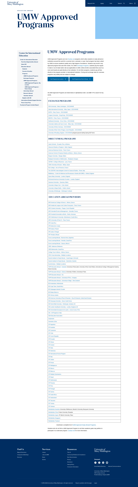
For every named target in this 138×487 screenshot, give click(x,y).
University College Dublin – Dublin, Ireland (59, 188)
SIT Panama (51, 383)
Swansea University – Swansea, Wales (58, 182)
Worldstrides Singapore (54, 418)
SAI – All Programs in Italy (55, 312)
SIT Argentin (51, 324)
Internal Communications (114, 466)
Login (95, 483)
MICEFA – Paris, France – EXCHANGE (58, 118)
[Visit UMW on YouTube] (107, 463)
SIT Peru (50, 386)
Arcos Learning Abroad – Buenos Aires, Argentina (61, 237)
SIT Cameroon (52, 330)
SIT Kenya (51, 362)
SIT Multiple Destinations (54, 374)
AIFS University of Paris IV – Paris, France (59, 220)
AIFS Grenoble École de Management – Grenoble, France (63, 211)
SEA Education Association (55, 315)
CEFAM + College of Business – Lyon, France (60, 161)
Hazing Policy (70, 464)
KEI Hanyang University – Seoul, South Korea (60, 301)
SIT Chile (50, 333)
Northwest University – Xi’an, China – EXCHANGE (61, 121)
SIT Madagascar (52, 365)
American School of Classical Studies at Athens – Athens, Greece (65, 153)
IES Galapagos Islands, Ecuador (56, 289)
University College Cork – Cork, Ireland (58, 185)
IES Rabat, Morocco (53, 292)
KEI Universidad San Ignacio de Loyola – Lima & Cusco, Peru (64, 309)
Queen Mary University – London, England (59, 176)
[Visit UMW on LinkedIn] (103, 463)
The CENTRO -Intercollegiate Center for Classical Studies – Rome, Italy (66, 170)
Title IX (69, 452)
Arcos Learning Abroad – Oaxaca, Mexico (59, 243)
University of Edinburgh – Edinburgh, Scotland (60, 191)
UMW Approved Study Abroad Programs (84, 425)
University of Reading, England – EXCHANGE (60, 132)
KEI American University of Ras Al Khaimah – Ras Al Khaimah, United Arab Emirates (69, 298)
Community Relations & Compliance (76, 454)
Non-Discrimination (72, 457)
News (43, 457)
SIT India (50, 347)
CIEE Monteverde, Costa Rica (56, 249)
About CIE (23, 64)
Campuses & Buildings (22, 454)
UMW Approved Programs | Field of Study (32, 88)
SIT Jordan (51, 359)
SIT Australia (51, 327)
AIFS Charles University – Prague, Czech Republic (61, 208)
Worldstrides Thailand (54, 421)
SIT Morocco (51, 371)
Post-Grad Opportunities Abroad (29, 62)
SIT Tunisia (51, 403)
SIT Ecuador (51, 339)
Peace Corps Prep (26, 102)
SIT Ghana (51, 342)
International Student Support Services (31, 100)
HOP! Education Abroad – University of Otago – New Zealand (64, 280)
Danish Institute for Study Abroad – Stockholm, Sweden (62, 261)
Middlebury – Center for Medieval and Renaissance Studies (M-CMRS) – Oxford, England (71, 173)
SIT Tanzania (51, 400)
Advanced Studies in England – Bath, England (60, 147)
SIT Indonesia (51, 350)
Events (44, 459)
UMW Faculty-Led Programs (31, 76)
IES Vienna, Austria (53, 295)
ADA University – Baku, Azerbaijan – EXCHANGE (61, 106)
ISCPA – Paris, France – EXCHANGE (58, 112)
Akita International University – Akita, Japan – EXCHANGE (63, 109)
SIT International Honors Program (56, 353)
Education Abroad (25, 66)
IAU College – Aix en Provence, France (58, 167)
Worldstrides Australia (54, 409)
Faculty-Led (71, 59)
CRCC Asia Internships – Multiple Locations (59, 255)
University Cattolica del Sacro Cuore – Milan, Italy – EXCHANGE (64, 124)
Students (24, 69)
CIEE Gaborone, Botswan (55, 246)
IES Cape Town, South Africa (55, 286)
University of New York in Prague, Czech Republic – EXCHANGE (65, 130)
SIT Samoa (51, 391)
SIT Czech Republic (53, 336)
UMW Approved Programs (30, 80)
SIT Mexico (51, 368)
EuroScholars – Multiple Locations (57, 264)
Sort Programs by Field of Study (80, 79)
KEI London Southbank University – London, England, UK (63, 307)
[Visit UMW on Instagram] (99, 463)
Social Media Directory (100, 466)
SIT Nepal (51, 377)
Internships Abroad (28, 91)
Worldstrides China (53, 412)
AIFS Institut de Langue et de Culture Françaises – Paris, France (64, 205)
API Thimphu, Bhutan (53, 234)
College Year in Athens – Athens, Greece (58, 252)
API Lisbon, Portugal (53, 231)
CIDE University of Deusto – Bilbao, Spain (59, 164)
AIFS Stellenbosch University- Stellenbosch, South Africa (62, 217)
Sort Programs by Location (57, 79)
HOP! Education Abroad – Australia (57, 266)
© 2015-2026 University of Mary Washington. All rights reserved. (57, 483)
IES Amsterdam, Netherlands (55, 283)
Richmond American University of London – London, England (63, 179)
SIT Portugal (51, 388)
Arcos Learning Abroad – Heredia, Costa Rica (60, 240)
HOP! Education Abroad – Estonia (57, 271)
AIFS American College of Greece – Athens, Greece (61, 202)
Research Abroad (28, 93)
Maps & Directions (21, 452)
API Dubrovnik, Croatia (54, 226)
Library (44, 452)
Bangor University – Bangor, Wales (57, 156)
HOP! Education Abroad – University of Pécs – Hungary (62, 277)
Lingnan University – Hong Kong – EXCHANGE (60, 115)
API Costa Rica (52, 223)
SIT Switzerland (52, 397)
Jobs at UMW (45, 454)
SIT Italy (50, 356)
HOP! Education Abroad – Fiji (55, 274)
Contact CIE (71, 430)
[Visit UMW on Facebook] (95, 463)
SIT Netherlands (52, 380)
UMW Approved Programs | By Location (33, 84)
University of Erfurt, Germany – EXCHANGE (59, 127)
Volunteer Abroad (28, 95)
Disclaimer (70, 462)
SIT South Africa (52, 394)
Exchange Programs (83, 65)
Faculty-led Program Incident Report (29, 105)
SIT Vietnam (51, 406)
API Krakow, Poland (53, 228)
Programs (25, 73)
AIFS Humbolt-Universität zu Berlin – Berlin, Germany (62, 214)
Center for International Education (29, 59)
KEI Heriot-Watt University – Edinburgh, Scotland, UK (61, 304)
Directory (19, 457)
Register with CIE (26, 98)
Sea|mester (51, 318)
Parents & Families (27, 71)
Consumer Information (72, 467)
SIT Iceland (51, 345)
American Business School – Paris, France (59, 150)
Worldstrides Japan (53, 415)
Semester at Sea (52, 321)
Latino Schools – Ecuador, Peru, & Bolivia (59, 144)
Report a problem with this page (84, 483)
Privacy (69, 459)
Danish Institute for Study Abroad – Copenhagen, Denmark (63, 258)
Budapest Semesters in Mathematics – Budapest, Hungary (63, 159)
